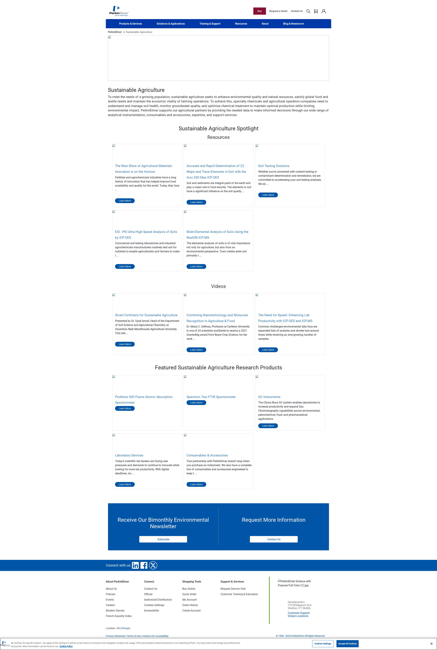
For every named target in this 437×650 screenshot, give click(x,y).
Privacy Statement (115, 636)
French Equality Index (119, 616)
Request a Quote (278, 11)
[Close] (431, 643)
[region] (218, 644)
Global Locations (298, 616)
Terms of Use (133, 636)
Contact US (148, 636)
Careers (110, 605)
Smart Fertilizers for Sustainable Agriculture (146, 315)
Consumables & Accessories (207, 455)
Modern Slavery (115, 610)
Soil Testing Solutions (274, 166)
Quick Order (189, 594)
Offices (148, 594)
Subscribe (163, 539)
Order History (190, 605)
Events (110, 599)
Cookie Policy (66, 646)
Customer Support (299, 613)
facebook (143, 565)
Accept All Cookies (347, 643)
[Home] (119, 11)
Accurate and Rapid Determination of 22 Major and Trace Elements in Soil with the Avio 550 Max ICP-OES (216, 171)
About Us (111, 588)
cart (316, 11)
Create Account (191, 610)
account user (323, 11)
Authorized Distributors (158, 599)
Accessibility (151, 610)
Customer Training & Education (239, 594)
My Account (189, 599)
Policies (110, 594)
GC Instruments (269, 397)
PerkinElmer (115, 32)
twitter (153, 565)
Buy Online (188, 588)
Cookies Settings (322, 643)
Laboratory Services (129, 455)
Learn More (125, 200)
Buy (260, 11)
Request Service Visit (233, 588)
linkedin (135, 565)
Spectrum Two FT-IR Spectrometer (211, 397)
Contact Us (297, 11)
